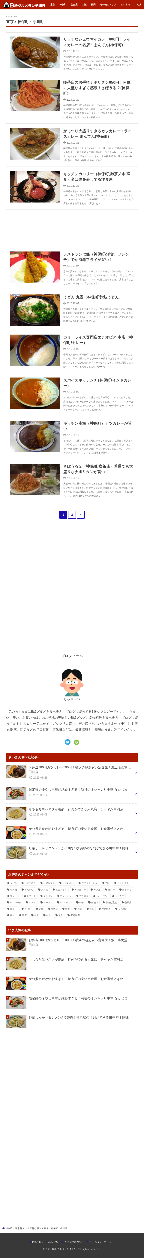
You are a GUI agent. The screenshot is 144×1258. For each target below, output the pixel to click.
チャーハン (66, 896)
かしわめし (68, 883)
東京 (52, 4)
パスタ (32, 902)
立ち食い (123, 909)
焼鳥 (91, 909)
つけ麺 (13, 889)
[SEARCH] (139, 4)
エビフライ (61, 889)
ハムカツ (119, 896)
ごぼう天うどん (89, 883)
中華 (81, 902)
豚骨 (12, 915)
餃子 (48, 915)
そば (107, 883)
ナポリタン (101, 896)
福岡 (93, 4)
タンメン (47, 896)
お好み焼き (49, 883)
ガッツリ (126, 889)
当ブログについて (74, 1241)
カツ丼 (97, 889)
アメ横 (44, 889)
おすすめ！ (126, 4)
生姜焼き (106, 909)
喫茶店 (127, 902)
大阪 (84, 4)
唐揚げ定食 (111, 902)
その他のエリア (108, 4)
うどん (13, 883)
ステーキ (31, 896)
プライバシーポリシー (101, 1241)
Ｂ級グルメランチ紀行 (64, 1249)
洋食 (67, 909)
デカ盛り (83, 896)
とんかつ (29, 889)
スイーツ (14, 896)
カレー (111, 889)
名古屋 (74, 4)
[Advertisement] (72, 228)
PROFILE (37, 1241)
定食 (41, 909)
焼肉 (79, 909)
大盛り (13, 909)
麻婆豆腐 (75, 915)
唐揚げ (94, 902)
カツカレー (80, 889)
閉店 (24, 915)
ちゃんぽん (123, 883)
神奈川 (62, 4)
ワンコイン (66, 902)
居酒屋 (54, 909)
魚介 (60, 915)
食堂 (36, 915)
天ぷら (27, 909)
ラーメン (47, 902)
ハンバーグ (16, 902)
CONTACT (54, 1241)
